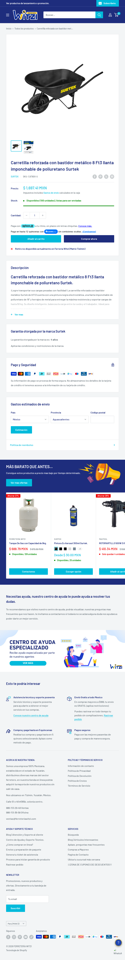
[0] (116, 15)
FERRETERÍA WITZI (17, 539)
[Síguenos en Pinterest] (20, 937)
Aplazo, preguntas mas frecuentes (86, 844)
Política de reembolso (21, 444)
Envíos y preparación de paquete (23, 849)
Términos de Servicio (79, 785)
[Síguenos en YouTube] (25, 937)
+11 (80, 549)
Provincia (56, 412)
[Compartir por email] (112, 176)
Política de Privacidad (79, 770)
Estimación (21, 429)
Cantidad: (16, 215)
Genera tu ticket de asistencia (22, 854)
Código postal (98, 412)
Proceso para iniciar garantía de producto (28, 859)
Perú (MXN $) (13, 923)
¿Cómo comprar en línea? (19, 844)
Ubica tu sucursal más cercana (84, 859)
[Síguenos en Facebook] (8, 937)
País (13, 412)
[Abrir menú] (7, 15)
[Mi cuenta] (110, 15)
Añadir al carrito (36, 238)
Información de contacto (81, 765)
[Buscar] (99, 14)
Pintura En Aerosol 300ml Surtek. (71, 543)
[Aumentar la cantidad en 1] (42, 215)
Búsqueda (73, 834)
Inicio (8, 28)
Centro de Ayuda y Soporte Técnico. (25, 839)
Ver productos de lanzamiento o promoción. (27, 3)
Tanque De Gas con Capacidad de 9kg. (27, 543)
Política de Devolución (79, 775)
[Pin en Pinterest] (100, 176)
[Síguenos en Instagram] (14, 937)
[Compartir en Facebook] (95, 176)
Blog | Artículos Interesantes (83, 839)
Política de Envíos (77, 780)
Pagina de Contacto (78, 854)
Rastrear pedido (14, 864)
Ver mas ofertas (19, 482)
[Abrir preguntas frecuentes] (118, 942)
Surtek (15, 176)
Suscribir (15, 908)
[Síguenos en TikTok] (31, 937)
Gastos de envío (51, 192)
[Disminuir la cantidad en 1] (26, 215)
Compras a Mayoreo (78, 849)
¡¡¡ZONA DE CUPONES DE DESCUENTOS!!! (90, 864)
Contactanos (28, 571)
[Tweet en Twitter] (106, 176)
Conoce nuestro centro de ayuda (30, 715)
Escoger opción (73, 571)
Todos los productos (24, 28)
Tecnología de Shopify (16, 950)
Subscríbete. (110, 3)
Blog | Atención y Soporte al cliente (24, 834)
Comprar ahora (89, 238)
